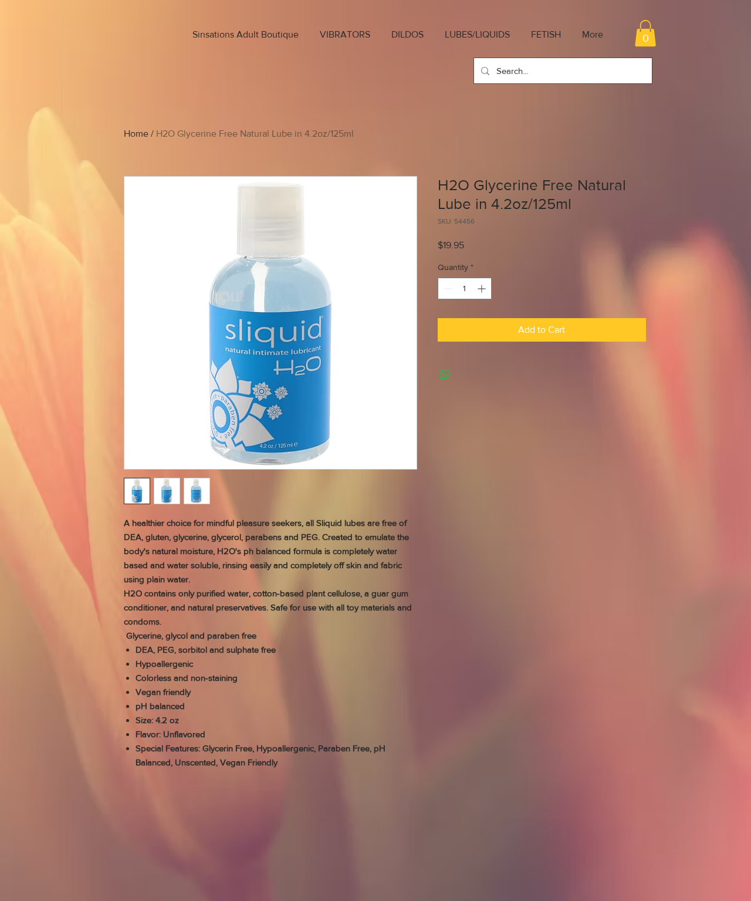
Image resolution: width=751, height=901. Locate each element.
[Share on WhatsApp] (445, 374)
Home (136, 134)
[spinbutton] (464, 288)
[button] (645, 33)
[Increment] (482, 288)
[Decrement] (446, 288)
